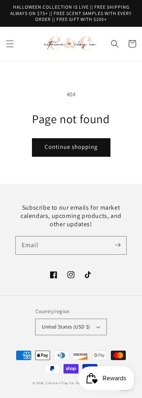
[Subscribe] (117, 245)
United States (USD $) (66, 326)
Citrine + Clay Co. (60, 383)
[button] (10, 44)
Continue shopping (71, 146)
